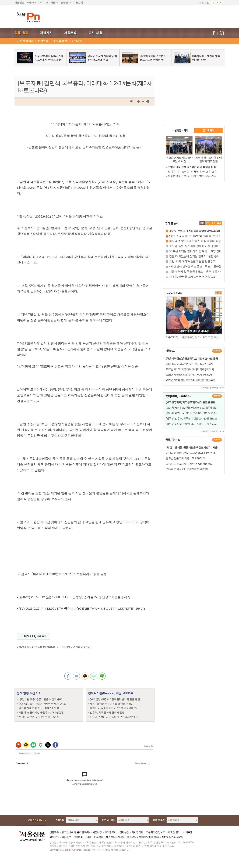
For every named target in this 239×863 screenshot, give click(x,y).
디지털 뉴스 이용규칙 (172, 837)
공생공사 (66, 2)
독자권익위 (137, 832)
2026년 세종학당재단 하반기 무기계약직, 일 (189, 374)
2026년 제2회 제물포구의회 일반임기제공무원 (190, 380)
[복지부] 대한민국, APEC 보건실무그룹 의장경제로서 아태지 (198, 412)
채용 (88, 837)
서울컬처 (78, 2)
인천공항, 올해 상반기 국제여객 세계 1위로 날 (190, 452)
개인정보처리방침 (115, 837)
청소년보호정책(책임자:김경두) (143, 837)
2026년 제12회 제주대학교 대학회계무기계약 (190, 369)
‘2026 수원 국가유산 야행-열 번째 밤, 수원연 (194, 235)
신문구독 (54, 832)
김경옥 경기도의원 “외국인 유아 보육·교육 (192, 171)
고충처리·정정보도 (155, 832)
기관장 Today (25, 40)
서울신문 (19, 2)
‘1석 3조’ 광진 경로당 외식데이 (194, 331)
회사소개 (54, 837)
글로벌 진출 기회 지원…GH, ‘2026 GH (186, 458)
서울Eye (31, 2)
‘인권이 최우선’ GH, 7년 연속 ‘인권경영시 (187, 469)
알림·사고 (66, 837)
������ (217, 440)
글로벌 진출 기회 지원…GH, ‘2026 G (39, 708)
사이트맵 (187, 832)
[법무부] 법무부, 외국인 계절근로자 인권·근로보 (191, 418)
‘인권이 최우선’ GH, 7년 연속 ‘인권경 (39, 716)
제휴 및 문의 (174, 832)
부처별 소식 (60, 40)
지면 (74, 832)
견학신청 (124, 832)
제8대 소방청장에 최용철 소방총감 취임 (111, 703)
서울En (54, 2)
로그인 (205, 2)
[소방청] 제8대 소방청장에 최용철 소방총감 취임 (191, 407)
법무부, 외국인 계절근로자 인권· (107, 712)
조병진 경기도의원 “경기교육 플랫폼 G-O (192, 166)
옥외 (86, 832)
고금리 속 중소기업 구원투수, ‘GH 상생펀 (41, 712)
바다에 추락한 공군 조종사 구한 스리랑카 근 (114, 716)
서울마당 (97, 832)
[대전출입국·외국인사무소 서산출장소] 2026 (189, 363)
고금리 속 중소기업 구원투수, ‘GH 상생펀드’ (189, 463)
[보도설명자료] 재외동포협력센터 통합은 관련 (115, 699)
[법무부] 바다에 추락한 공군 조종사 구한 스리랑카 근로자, (196, 423)
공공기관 (77, 40)
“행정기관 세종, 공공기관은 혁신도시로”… (42, 699)
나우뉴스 (43, 2)
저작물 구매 (111, 832)
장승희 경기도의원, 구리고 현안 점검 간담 (192, 176)
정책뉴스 (43, 40)
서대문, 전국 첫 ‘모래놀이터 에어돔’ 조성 (192, 276)
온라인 (80, 832)
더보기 (217, 351)
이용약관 (98, 837)
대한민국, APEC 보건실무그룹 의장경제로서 (114, 708)
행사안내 (78, 837)
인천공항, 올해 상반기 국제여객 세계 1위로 (42, 703)
